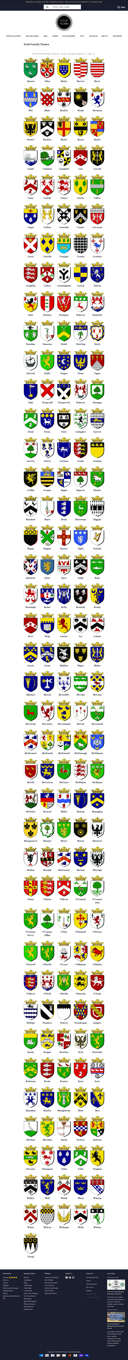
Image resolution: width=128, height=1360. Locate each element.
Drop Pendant (49, 1290)
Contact (5, 1283)
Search (5, 1293)
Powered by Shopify (74, 1352)
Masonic (55, 36)
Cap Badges (28, 1280)
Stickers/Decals (29, 1306)
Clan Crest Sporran (30, 1296)
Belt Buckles (28, 1298)
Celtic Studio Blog (112, 1277)
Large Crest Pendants (52, 1277)
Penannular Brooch (51, 1293)
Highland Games (112, 1310)
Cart (123, 7)
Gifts (82, 36)
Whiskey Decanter (29, 1304)
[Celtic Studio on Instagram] (73, 1278)
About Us (105, 36)
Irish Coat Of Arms (32, 36)
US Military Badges (68, 36)
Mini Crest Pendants (51, 1283)
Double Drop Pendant (51, 1288)
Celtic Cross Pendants (31, 1293)
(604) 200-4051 (91, 1294)
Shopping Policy (8, 1290)
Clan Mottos (93, 36)
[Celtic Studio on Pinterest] (70, 1278)
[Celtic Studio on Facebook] (67, 1278)
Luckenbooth (28, 1290)
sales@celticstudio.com (93, 1297)
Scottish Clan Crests (13, 36)
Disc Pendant (49, 1280)
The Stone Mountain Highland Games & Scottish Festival (115, 1326)
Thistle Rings (28, 1285)
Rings (46, 36)
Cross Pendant (49, 1285)
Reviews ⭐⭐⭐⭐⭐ (10, 1277)
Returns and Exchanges (10, 1288)
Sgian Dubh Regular (30, 1301)
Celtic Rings (27, 1288)
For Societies (117, 36)
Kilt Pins (26, 1277)
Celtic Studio (63, 1352)
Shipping (5, 1285)
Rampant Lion (28, 1309)
